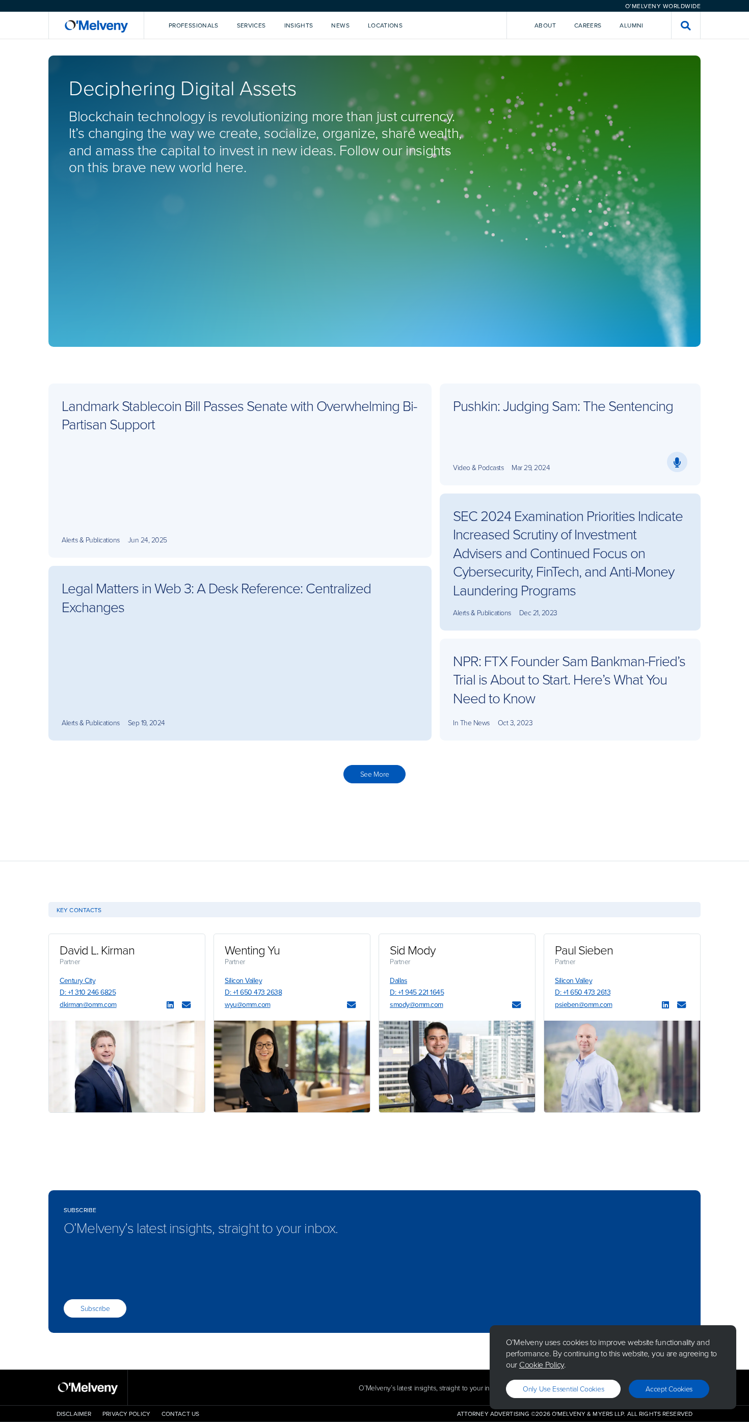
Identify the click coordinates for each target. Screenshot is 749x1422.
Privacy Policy (126, 1413)
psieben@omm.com (583, 1004)
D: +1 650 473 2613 (582, 992)
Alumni (631, 25)
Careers (588, 25)
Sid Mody (413, 949)
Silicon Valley (243, 980)
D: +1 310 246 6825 (88, 992)
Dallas (398, 980)
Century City (77, 980)
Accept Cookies (669, 1388)
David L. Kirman (97, 949)
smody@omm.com (416, 1004)
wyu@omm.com (248, 1004)
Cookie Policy (541, 1364)
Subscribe (95, 1308)
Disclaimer (74, 1413)
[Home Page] (96, 25)
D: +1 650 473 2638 (253, 992)
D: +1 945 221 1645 (417, 992)
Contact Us (180, 1413)
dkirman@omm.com (88, 1004)
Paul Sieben (584, 949)
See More (374, 774)
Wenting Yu (252, 949)
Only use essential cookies (563, 1388)
